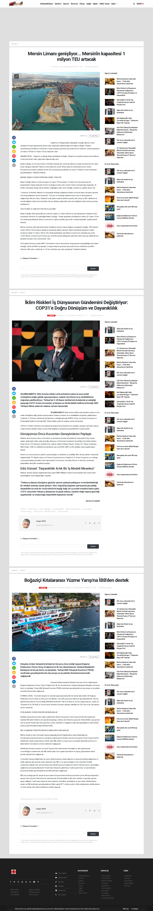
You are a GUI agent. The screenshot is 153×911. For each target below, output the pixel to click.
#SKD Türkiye (32, 509)
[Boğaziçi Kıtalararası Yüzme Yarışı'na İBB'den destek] (56, 622)
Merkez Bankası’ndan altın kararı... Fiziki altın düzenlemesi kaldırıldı (126, 81)
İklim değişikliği (60, 485)
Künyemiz (62, 890)
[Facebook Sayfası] (11, 882)
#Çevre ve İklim (63, 511)
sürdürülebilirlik (49, 488)
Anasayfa (14, 44)
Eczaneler (104, 883)
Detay (126, 909)
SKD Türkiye (61, 473)
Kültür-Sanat (105, 4)
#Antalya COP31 (50, 511)
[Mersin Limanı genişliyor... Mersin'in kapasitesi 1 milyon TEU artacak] (56, 101)
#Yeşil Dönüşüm (26, 511)
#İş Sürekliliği (86, 509)
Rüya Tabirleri (129, 883)
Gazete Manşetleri (107, 898)
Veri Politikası (14, 895)
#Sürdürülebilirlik (58, 509)
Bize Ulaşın (62, 895)
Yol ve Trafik (105, 878)
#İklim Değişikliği (45, 509)
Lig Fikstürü (105, 886)
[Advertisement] (76, 24)
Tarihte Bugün (106, 888)
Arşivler (61, 886)
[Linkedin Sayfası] (27, 882)
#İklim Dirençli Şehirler (73, 509)
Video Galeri (62, 877)
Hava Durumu (106, 876)
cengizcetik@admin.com (44, 525)
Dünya (82, 4)
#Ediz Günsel (38, 511)
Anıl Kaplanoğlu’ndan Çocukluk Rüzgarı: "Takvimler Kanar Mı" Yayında (127, 120)
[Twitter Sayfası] (15, 882)
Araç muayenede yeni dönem (127, 226)
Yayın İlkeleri (14, 892)
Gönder (93, 268)
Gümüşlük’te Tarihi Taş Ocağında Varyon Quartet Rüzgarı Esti (126, 102)
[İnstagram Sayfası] (19, 882)
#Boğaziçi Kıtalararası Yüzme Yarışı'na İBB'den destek (39, 799)
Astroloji (127, 886)
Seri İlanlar (105, 893)
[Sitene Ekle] (39, 882)
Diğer (113, 4)
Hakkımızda (14, 890)
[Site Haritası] (35, 882)
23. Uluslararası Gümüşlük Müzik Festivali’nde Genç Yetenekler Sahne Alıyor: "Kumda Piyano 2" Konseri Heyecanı (126, 152)
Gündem (58, 4)
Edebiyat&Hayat (46, 4)
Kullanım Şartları (34, 890)
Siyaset (66, 4)
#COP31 (24, 509)
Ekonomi (74, 4)
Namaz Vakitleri (106, 881)
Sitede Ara (128, 876)
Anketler (127, 878)
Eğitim (95, 4)
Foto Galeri (62, 873)
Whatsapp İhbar (34, 892)
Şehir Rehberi (106, 895)
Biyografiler (128, 881)
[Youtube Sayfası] (23, 882)
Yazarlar (61, 882)
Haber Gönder (33, 895)
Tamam (135, 909)
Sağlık (88, 4)
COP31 (71, 418)
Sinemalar (104, 890)
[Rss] (31, 882)
